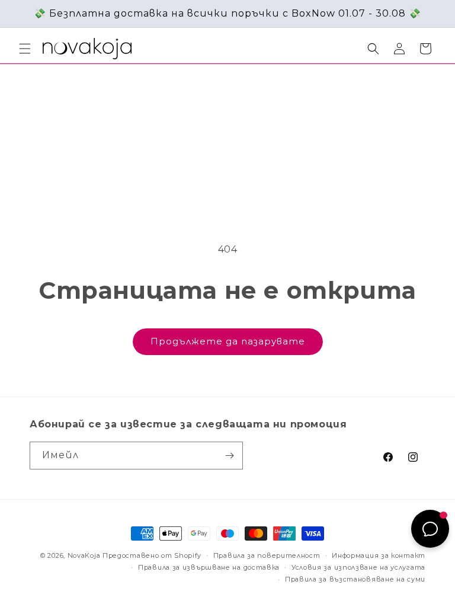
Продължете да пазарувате (227, 341)
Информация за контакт (378, 555)
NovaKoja (84, 555)
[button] (25, 49)
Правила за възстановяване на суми (355, 579)
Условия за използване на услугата (358, 567)
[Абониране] (229, 455)
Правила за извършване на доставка (209, 567)
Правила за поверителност (267, 555)
